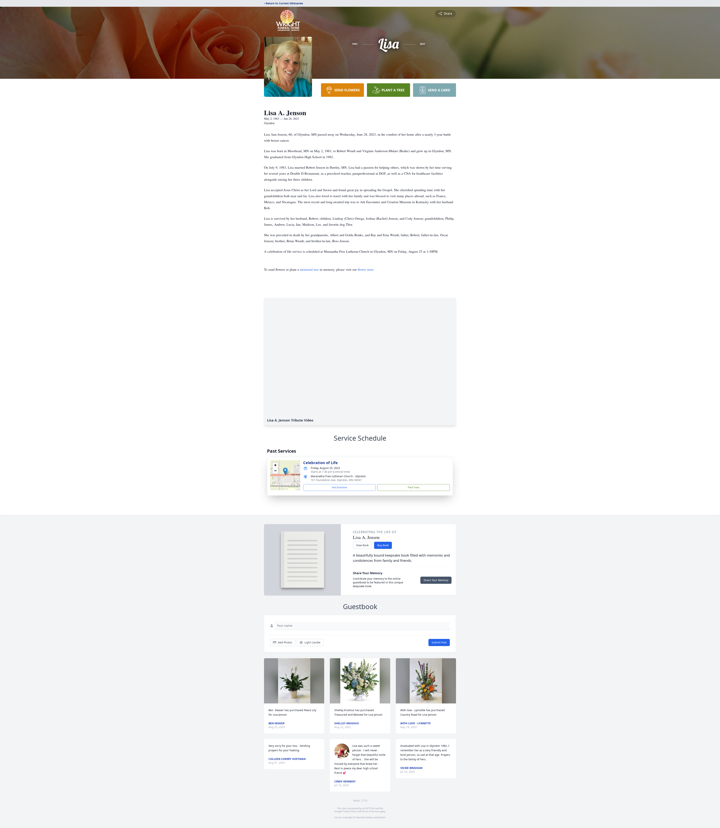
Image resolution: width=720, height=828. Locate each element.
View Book (362, 545)
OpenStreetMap (364, 817)
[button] (285, 471)
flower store (366, 269)
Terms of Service (370, 811)
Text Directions (339, 487)
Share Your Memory (436, 580)
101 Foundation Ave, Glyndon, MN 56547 (336, 480)
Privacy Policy (349, 811)
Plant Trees (413, 487)
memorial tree (309, 269)
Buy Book (383, 545)
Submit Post (439, 642)
